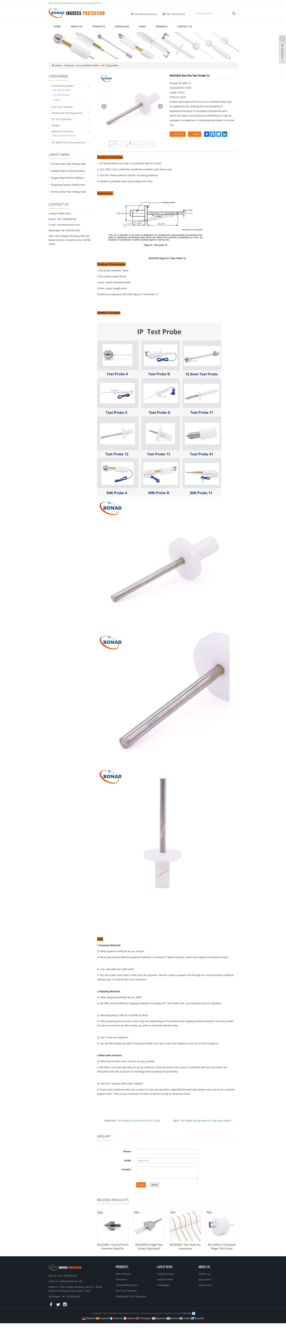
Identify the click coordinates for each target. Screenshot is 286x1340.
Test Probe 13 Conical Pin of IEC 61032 (139, 1120)
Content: (126, 1169)
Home (57, 26)
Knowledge (163, 1285)
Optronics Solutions (62, 131)
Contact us (184, 26)
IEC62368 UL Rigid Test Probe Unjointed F (149, 1246)
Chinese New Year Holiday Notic (69, 163)
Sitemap (186, 1313)
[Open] (282, 50)
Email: (127, 1160)
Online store (205, 1285)
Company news (165, 1273)
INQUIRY (178, 134)
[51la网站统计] (193, 1313)
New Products (123, 1273)
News (142, 26)
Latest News (165, 1266)
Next (160, 106)
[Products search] (234, 13)
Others (57, 99)
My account (204, 1279)
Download (122, 26)
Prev (104, 106)
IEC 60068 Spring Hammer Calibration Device (206, 1120)
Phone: (127, 1151)
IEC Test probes (110, 65)
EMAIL (195, 134)
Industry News (165, 1279)
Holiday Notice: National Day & (68, 170)
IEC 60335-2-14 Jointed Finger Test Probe (221, 1246)
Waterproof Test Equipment (67, 113)
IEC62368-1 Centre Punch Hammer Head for (112, 1246)
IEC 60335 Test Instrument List (68, 142)
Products (99, 26)
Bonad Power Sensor (64, 135)
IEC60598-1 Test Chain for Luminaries (185, 1246)
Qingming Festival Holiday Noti (68, 184)
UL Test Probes (61, 94)
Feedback (161, 26)
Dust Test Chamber (62, 106)
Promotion (121, 1279)
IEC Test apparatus (62, 119)
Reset (155, 1184)
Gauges (56, 125)
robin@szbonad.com (145, 14)
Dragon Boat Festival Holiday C (68, 177)
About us (77, 26)
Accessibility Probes (87, 65)
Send (141, 1184)
